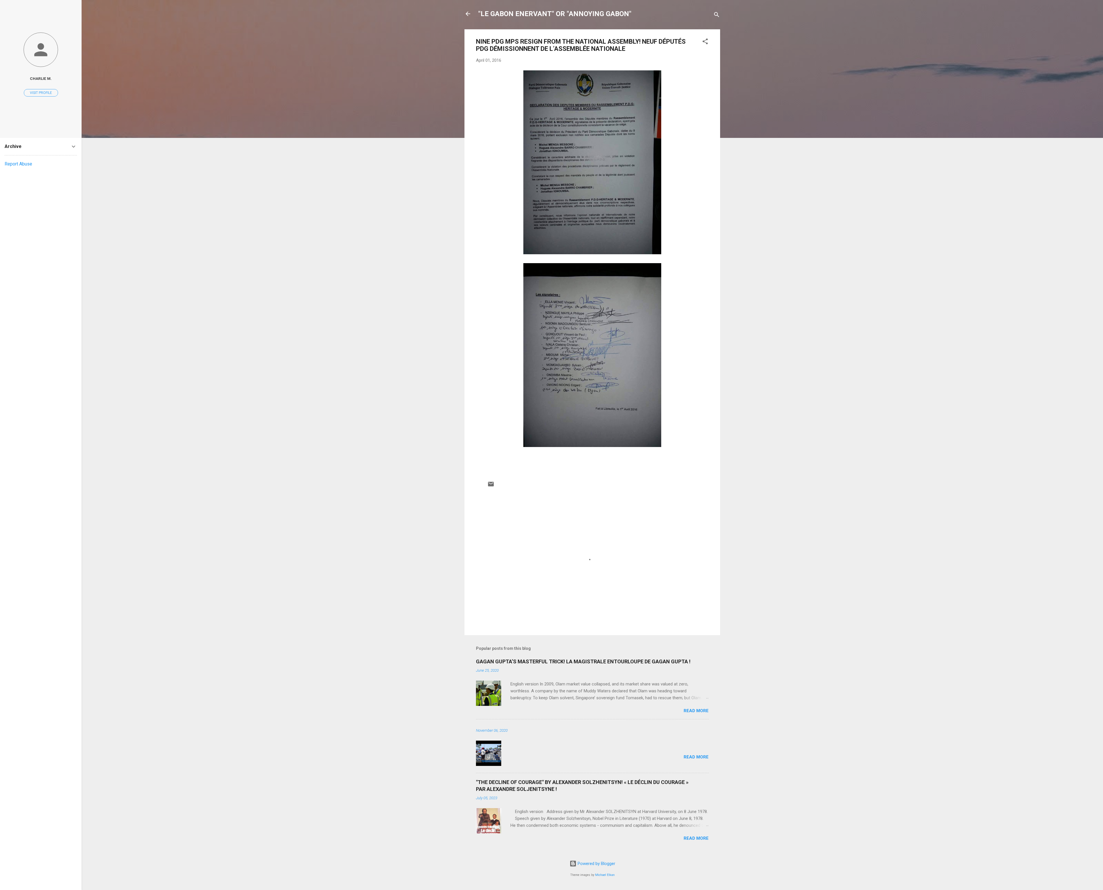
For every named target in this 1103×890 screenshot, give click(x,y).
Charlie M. (41, 78)
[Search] (716, 15)
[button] (705, 42)
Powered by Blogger (595, 863)
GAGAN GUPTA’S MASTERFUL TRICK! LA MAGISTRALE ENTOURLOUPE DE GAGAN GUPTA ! (583, 661)
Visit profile (41, 93)
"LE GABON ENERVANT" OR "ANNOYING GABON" (554, 14)
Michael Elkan (605, 875)
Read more (696, 710)
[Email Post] (490, 486)
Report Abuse (18, 164)
